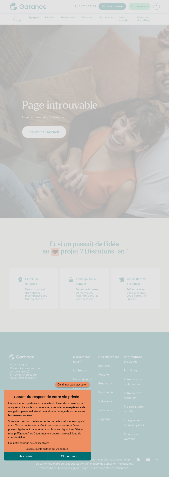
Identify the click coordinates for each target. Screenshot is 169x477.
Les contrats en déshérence (111, 468)
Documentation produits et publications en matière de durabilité (76, 463)
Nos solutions (82, 388)
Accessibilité (48, 468)
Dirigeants (87, 17)
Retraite (49, 17)
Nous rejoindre (82, 379)
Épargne (34, 17)
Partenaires (106, 17)
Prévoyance (68, 17)
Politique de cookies (109, 459)
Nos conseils (124, 19)
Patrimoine (105, 392)
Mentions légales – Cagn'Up (75, 468)
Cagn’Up (104, 419)
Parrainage (131, 370)
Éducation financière (143, 19)
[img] (156, 6)
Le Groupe (17, 19)
